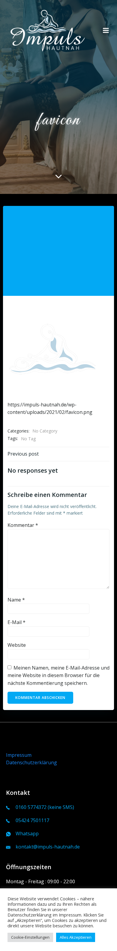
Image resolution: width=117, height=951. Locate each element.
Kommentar (23, 525)
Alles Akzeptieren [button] (76, 937)
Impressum (19, 755)
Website (17, 645)
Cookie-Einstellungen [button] (30, 937)
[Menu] (106, 30)
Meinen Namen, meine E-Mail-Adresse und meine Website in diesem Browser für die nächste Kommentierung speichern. (59, 675)
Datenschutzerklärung (31, 762)
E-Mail (17, 622)
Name (16, 599)
